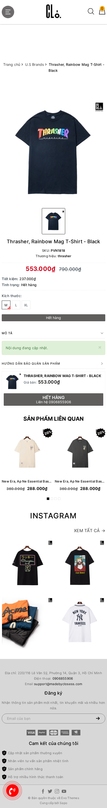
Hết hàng (53, 318)
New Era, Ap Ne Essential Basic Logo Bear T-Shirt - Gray (80, 481)
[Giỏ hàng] (102, 13)
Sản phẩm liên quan (53, 418)
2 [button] (52, 498)
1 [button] (48, 498)
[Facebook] (43, 792)
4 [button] (59, 498)
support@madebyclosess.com (58, 684)
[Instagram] (57, 792)
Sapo (63, 803)
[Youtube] (64, 792)
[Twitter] (50, 792)
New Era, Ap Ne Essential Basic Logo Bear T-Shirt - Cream (27, 481)
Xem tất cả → (89, 530)
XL (26, 305)
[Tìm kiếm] (91, 13)
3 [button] (55, 498)
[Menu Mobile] (8, 12)
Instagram (53, 515)
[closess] (53, 11)
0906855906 (63, 678)
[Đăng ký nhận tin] (97, 719)
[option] (53, 152)
